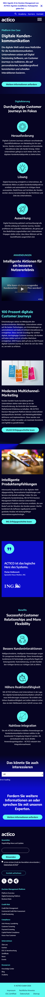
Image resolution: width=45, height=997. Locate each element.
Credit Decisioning (8, 914)
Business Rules (6, 899)
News (3, 956)
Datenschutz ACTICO (11, 865)
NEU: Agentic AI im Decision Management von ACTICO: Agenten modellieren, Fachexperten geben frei (21, 5)
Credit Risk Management (10, 908)
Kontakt (39, 14)
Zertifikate (5, 953)
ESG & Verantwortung (9, 950)
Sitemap (36, 994)
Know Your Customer (9, 935)
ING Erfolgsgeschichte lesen (19, 521)
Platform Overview (8, 893)
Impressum (11, 990)
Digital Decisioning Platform (11, 896)
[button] (16, 14)
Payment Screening (8, 929)
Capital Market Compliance (10, 932)
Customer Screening (8, 926)
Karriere (31, 14)
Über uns (5, 945)
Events (4, 959)
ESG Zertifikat (11, 994)
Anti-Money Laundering (10, 923)
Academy (22, 14)
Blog (3, 972)
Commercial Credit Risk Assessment (13, 911)
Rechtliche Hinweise (27, 990)
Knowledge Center (8, 969)
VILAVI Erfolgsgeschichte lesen (20, 430)
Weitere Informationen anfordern (21, 84)
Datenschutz (24, 994)
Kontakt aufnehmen (13, 873)
